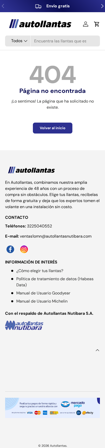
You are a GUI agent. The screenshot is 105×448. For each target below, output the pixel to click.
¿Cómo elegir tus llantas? (39, 270)
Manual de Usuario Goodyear (43, 293)
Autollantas (58, 446)
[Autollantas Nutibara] (52, 325)
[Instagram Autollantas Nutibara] (25, 246)
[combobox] (52, 41)
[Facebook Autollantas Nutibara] (12, 246)
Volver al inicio (52, 128)
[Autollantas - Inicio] (32, 170)
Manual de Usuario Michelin (42, 301)
